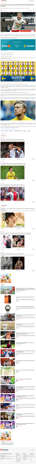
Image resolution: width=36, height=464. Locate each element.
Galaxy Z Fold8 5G (25, 456)
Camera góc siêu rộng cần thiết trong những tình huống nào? (25, 297)
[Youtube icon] (33, 450)
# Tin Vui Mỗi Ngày (3, 3)
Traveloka (24, 459)
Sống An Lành (18, 459)
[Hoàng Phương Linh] (16, 399)
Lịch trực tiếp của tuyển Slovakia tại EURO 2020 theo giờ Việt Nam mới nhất (12, 139)
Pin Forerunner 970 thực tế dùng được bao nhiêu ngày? (24, 306)
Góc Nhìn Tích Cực (18, 461)
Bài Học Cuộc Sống (18, 458)
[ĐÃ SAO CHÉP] (32, 10)
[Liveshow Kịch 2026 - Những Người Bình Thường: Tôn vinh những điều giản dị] (8, 416)
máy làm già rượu (25, 455)
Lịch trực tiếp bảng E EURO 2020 (18, 130)
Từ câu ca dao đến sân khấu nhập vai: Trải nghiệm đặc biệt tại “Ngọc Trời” (25, 361)
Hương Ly (18, 390)
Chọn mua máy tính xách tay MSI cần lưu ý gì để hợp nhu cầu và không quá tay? (25, 315)
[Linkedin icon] (31, 450)
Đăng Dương (18, 318)
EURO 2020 (14, 34)
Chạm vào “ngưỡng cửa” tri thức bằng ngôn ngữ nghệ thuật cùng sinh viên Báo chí (25, 387)
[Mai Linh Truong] (16, 408)
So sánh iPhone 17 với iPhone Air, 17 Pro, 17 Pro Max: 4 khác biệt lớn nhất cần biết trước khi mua (25, 333)
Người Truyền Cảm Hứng (18, 456)
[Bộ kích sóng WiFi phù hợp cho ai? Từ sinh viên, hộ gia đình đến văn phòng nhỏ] (8, 326)
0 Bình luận (19, 180)
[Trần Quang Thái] (16, 291)
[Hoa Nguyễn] (1, 207)
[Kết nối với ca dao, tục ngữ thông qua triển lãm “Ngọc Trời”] (8, 371)
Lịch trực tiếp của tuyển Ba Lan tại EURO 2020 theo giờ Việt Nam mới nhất (12, 184)
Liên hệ (31, 459)
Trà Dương (18, 371)
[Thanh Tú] (16, 309)
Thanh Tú (18, 309)
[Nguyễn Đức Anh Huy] (16, 417)
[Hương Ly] (16, 390)
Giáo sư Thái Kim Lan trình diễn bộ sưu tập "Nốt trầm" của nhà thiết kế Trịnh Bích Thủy (25, 343)
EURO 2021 (10, 130)
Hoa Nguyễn (3, 206)
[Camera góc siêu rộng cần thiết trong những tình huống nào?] (8, 299)
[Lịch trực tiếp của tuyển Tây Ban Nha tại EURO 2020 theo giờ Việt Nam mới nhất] (12, 172)
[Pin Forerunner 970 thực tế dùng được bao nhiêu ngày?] (8, 308)
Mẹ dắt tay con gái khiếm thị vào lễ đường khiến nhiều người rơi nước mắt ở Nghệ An (25, 351)
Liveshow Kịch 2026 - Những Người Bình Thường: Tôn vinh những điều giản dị (25, 414)
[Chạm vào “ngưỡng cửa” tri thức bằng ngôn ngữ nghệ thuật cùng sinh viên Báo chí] (8, 389)
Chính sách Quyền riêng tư (32, 456)
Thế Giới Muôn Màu (18, 460)
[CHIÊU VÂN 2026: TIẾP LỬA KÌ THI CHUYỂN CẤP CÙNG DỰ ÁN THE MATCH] (8, 407)
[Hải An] (16, 301)
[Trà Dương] (16, 363)
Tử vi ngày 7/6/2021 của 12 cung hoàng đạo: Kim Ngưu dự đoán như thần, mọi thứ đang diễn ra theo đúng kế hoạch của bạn (18, 209)
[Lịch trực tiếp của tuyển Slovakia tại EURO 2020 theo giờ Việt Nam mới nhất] (12, 149)
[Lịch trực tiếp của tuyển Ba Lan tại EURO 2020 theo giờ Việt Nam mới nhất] (12, 193)
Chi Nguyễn (3, 137)
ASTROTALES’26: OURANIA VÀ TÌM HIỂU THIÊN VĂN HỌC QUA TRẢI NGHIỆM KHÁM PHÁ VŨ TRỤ (25, 396)
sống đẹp (29, 130)
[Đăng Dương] (16, 319)
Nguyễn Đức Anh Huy (19, 417)
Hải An (18, 354)
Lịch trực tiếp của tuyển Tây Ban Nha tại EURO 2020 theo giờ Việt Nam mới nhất (13, 163)
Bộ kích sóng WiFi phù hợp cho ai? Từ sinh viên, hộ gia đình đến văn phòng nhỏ (25, 324)
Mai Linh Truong (19, 408)
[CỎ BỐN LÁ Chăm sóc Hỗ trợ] (16, 380)
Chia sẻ (34, 180)
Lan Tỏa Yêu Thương (18, 457)
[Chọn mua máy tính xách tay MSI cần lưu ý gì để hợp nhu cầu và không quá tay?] (8, 317)
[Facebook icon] (27, 450)
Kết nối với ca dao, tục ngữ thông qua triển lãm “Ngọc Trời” (25, 370)
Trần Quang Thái (19, 291)
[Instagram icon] (29, 450)
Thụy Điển (24, 130)
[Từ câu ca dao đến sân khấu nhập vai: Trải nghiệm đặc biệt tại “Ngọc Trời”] (8, 362)
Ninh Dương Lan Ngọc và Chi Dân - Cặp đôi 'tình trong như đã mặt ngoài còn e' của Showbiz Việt (16, 233)
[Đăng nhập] (33, 1)
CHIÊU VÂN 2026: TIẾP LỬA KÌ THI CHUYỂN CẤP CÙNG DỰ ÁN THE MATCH (25, 405)
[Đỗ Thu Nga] (1, 252)
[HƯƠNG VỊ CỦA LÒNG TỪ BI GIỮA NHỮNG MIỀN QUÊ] (8, 380)
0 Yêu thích (3, 180)
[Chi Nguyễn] (1, 138)
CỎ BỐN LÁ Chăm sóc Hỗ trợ (20, 380)
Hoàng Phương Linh (19, 399)
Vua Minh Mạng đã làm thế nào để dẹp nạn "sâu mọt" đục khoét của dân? (12, 253)
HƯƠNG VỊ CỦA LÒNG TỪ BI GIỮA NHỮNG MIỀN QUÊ (23, 379)
